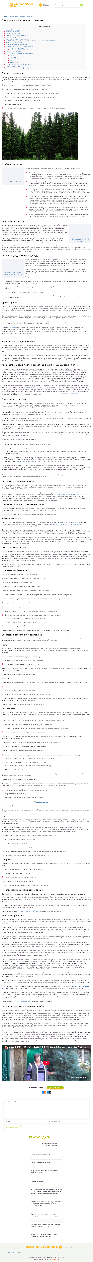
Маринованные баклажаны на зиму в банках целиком (44, 1171)
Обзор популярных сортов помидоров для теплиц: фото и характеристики (13, 274)
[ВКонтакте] (43, 1092)
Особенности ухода (12, 32)
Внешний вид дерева (17, 48)
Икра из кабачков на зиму (40, 1154)
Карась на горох (37, 1181)
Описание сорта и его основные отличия (19, 46)
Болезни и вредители (13, 33)
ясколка (64, 393)
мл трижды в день (42, 802)
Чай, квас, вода (15, 59)
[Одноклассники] (45, 1092)
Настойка (13, 57)
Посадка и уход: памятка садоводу (17, 35)
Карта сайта (11, 1252)
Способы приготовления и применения (19, 53)
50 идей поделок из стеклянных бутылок (49, 1144)
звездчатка (74, 393)
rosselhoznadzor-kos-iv (25, 5)
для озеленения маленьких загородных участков (73, 494)
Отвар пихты (14, 62)
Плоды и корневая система (19, 50)
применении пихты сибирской (29, 911)
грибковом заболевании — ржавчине (37, 387)
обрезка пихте (12, 327)
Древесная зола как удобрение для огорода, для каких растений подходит (45, 1215)
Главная (4, 1252)
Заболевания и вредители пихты (17, 39)
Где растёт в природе (13, 30)
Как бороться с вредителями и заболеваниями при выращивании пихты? (31, 41)
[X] (50, 1092)
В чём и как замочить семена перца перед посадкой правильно (44, 1235)
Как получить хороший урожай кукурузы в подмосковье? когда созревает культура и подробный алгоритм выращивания (46, 1191)
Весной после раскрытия (25, 461)
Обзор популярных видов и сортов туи (13, 182)
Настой (12, 55)
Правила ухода (11, 37)
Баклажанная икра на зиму (40, 1162)
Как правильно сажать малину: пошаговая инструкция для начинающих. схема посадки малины (46, 1203)
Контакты (18, 1252)
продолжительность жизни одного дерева (66, 524)
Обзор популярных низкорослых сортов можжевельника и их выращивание (80, 239)
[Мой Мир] (48, 1092)
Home (5, 16)
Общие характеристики (14, 42)
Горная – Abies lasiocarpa (14, 51)
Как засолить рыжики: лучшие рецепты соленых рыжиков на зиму (45, 1225)
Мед (11, 60)
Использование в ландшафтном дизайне (20, 64)
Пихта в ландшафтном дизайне (16, 44)
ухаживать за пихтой (24, 1002)
